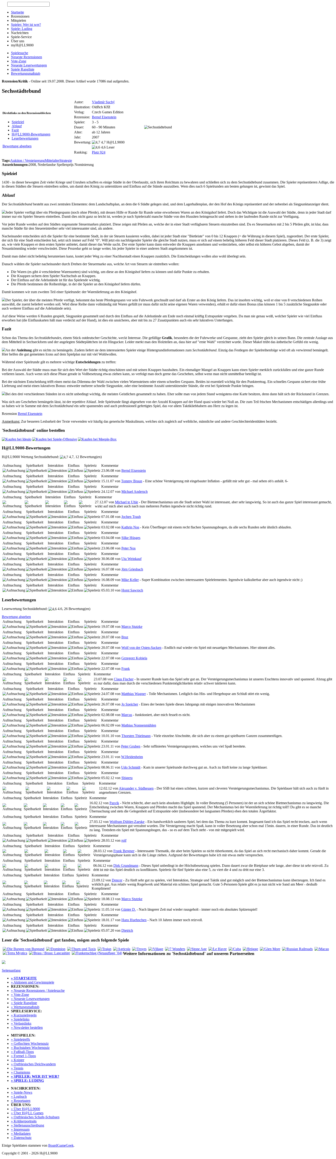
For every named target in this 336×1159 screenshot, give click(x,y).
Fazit (15, 130)
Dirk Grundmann (125, 865)
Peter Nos (128, 548)
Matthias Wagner (133, 694)
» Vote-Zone (20, 995)
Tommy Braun (131, 481)
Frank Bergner (123, 851)
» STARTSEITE (24, 978)
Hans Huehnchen (134, 920)
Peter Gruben (130, 746)
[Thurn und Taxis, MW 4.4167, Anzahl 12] (81, 949)
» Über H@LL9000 (25, 1109)
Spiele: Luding (21, 29)
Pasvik (114, 803)
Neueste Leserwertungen (29, 65)
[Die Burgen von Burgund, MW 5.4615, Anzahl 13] (23, 949)
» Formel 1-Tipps (23, 1056)
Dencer (117, 880)
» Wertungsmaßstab (25, 1007)
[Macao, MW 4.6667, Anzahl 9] (322, 949)
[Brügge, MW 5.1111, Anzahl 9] (250, 949)
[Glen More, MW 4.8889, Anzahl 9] (270, 949)
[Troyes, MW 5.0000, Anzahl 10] (139, 949)
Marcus (126, 715)
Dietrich (127, 930)
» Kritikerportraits (24, 1121)
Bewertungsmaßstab (25, 73)
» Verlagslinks (21, 1023)
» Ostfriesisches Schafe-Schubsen (35, 1117)
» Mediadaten (21, 1133)
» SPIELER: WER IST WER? (35, 1076)
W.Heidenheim (132, 757)
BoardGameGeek (61, 1145)
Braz (124, 637)
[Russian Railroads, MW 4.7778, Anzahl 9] (297, 949)
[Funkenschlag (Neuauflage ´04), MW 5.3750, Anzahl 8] (97, 953)
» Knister (17, 1060)
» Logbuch (19, 1096)
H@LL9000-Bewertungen (31, 134)
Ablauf (17, 126)
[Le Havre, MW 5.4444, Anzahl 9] (217, 949)
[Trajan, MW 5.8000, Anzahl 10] (104, 949)
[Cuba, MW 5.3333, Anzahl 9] (235, 949)
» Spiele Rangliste (24, 1003)
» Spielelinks (20, 1019)
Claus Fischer (123, 679)
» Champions (20, 1072)
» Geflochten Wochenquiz (30, 1043)
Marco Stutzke (131, 627)
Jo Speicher (129, 704)
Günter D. (128, 909)
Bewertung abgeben (17, 146)
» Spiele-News (21, 1092)
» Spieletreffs (20, 1039)
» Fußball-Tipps (22, 1052)
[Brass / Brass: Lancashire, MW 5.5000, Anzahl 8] (49, 953)
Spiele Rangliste (22, 69)
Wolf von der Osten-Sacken (141, 648)
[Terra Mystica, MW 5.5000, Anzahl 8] (15, 953)
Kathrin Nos (130, 527)
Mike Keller (130, 580)
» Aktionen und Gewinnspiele (32, 982)
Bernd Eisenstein (104, 117)
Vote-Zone (18, 61)
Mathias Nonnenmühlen (138, 725)
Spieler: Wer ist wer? (26, 25)
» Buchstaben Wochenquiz (30, 1048)
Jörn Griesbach (132, 569)
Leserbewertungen (25, 138)
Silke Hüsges (130, 538)
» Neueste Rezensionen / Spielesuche (38, 990)
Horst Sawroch (132, 590)
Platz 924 (98, 152)
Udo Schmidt (130, 767)
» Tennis (17, 1068)
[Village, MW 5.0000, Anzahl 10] (155, 949)
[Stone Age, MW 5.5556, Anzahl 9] (197, 949)
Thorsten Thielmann (136, 736)
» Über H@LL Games (27, 1113)
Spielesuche (19, 53)
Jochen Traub (131, 517)
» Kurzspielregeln (24, 1015)
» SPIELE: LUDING (27, 1080)
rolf (123, 840)
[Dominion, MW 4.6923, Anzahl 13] (55, 949)
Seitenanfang (11, 970)
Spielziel (18, 122)
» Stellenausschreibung (27, 1125)
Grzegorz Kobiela (134, 658)
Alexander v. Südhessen (136, 788)
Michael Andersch (134, 491)
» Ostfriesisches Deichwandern (33, 1064)
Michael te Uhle (126, 502)
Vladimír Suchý (103, 102)
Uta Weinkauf (131, 559)
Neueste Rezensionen (26, 57)
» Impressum (20, 1129)
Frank (125, 669)
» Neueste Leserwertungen (30, 999)
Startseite (17, 12)
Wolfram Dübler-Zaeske (126, 822)
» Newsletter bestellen (27, 1027)
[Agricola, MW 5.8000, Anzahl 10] (121, 949)
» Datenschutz (21, 1138)
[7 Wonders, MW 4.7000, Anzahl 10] (175, 949)
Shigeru (127, 778)
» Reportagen (20, 1101)
